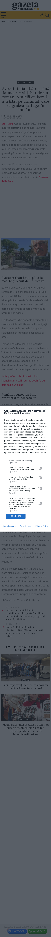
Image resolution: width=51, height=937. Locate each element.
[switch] (40, 468)
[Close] (45, 411)
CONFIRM (15, 516)
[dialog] (25, 469)
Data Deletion (9, 526)
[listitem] (25, 461)
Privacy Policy (41, 526)
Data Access (25, 526)
